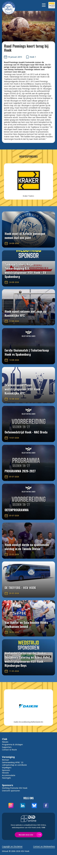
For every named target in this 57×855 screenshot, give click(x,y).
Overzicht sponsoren (11, 790)
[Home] (10, 5)
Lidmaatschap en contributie (14, 765)
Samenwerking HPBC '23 (12, 762)
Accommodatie (8, 775)
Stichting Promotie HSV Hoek (14, 788)
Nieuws (5, 742)
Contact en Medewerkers (44, 846)
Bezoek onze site (26, 835)
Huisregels (6, 778)
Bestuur (5, 760)
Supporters (7, 747)
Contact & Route (9, 749)
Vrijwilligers (6, 767)
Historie (5, 772)
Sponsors (6, 770)
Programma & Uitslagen (12, 744)
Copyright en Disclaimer (12, 846)
